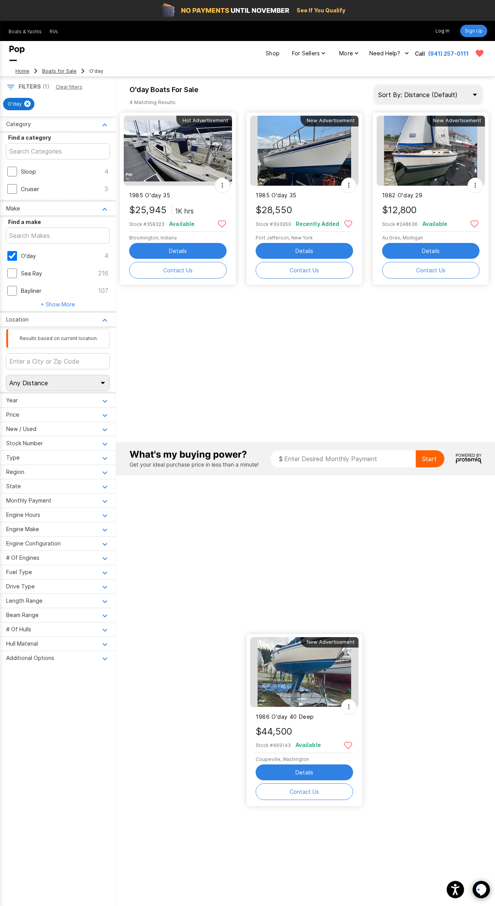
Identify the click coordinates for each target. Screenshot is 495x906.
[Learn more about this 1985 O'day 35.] (178, 151)
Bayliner (31, 290)
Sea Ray (31, 273)
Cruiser (30, 189)
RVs (54, 31)
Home (22, 71)
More (346, 53)
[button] (455, 889)
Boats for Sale (59, 71)
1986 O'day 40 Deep (285, 716)
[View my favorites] (479, 53)
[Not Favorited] (222, 223)
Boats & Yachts (25, 31)
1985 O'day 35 (149, 195)
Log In (442, 31)
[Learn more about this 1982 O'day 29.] (431, 151)
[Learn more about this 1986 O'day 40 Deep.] (304, 672)
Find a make (24, 222)
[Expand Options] (222, 185)
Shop (273, 53)
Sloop (28, 171)
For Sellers (306, 53)
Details (178, 251)
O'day (28, 256)
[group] (18, 104)
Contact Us (178, 270)
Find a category (29, 137)
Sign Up (474, 31)
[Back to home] (17, 53)
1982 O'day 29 (402, 195)
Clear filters (69, 87)
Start (429, 459)
